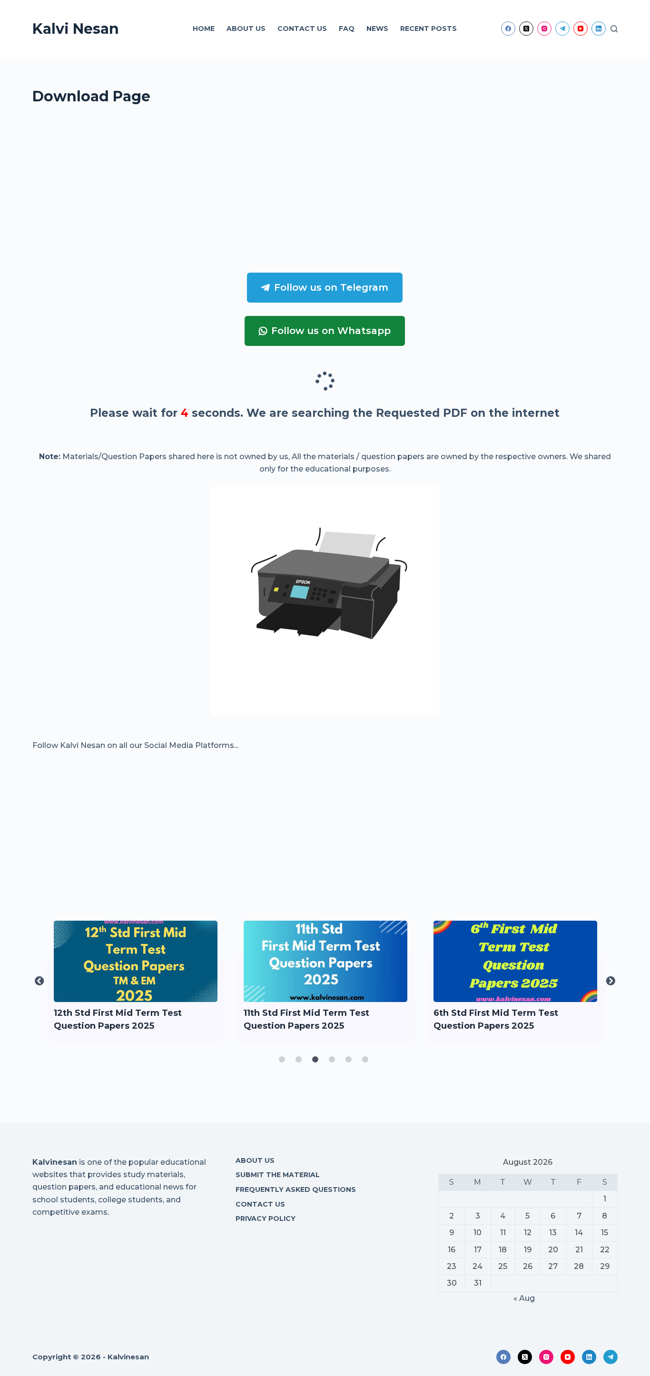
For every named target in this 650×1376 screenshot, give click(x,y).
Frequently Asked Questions (296, 1189)
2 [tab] (299, 1059)
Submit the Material (278, 1174)
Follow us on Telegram (331, 287)
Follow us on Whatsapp (331, 330)
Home (204, 28)
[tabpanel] (136, 981)
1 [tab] (282, 1059)
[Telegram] (562, 28)
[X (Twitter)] (526, 28)
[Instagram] (544, 28)
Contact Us (302, 28)
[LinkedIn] (598, 28)
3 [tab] (315, 1059)
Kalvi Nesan (75, 29)
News (377, 28)
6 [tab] (365, 1059)
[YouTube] (580, 28)
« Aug (524, 1298)
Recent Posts (428, 28)
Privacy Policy (265, 1218)
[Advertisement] (317, 192)
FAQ (347, 28)
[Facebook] (508, 28)
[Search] (614, 28)
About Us (246, 28)
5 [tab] (349, 1059)
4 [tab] (332, 1059)
